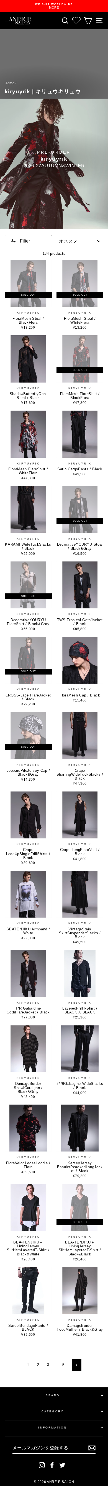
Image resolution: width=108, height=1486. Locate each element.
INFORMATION (52, 1427)
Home (10, 83)
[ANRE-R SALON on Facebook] (52, 1465)
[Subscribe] (92, 1448)
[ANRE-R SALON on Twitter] (62, 1465)
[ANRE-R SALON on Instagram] (42, 1465)
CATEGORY (53, 1411)
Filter (24, 241)
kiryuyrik (28, 312)
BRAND (53, 1395)
